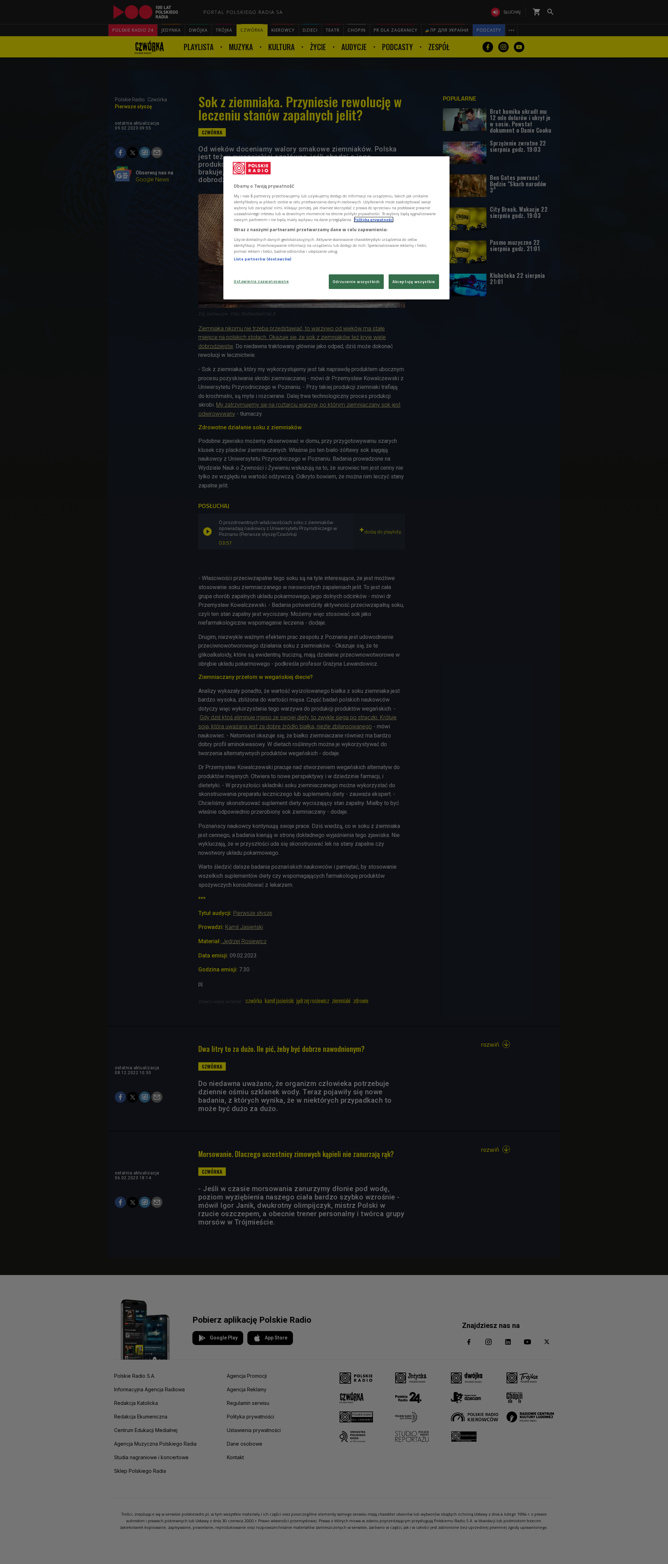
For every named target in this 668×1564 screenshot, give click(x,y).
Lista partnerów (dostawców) (262, 259)
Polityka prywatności (373, 219)
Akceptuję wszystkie (413, 281)
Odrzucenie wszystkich (356, 281)
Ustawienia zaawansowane (261, 281)
